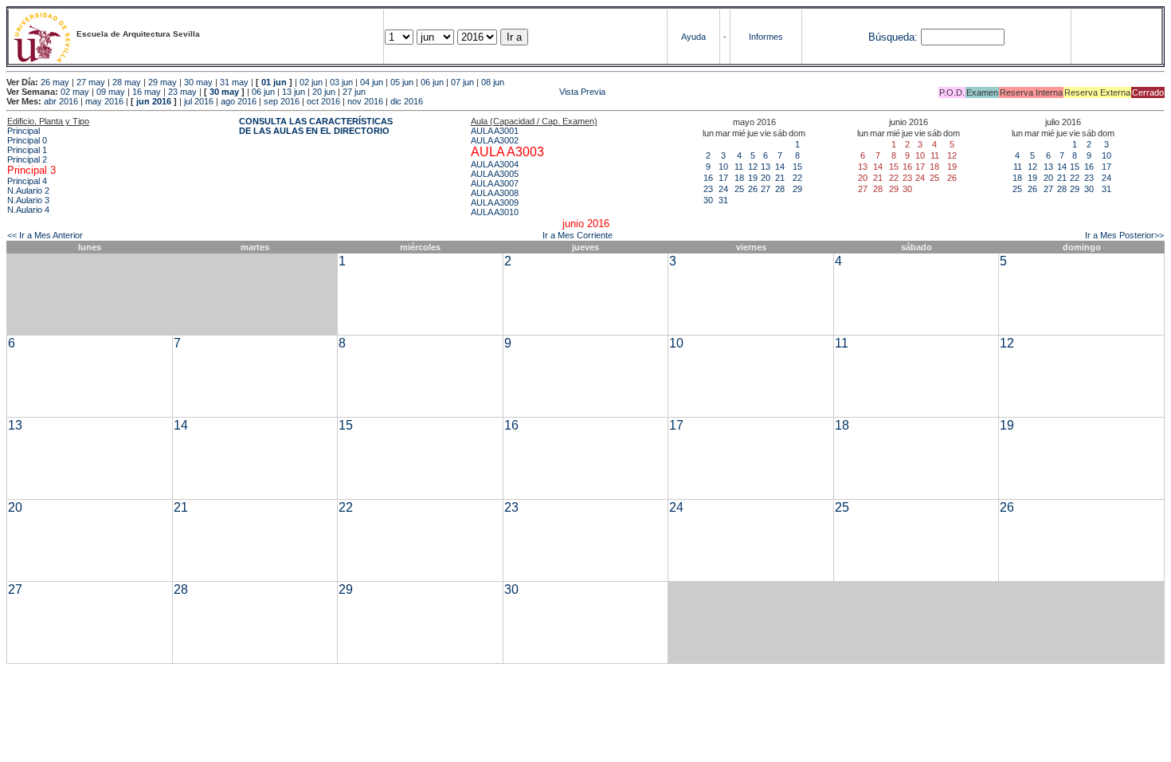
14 (780, 166)
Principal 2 (27, 159)
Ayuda (693, 36)
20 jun (323, 91)
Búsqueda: (893, 37)
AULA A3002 (495, 140)
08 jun (492, 82)
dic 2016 (406, 101)
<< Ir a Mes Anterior (45, 235)
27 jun (354, 91)
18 (739, 178)
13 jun (293, 91)
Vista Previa (486, 91)
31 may (234, 82)
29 (797, 189)
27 (765, 189)
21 (780, 178)
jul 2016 (198, 101)
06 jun (432, 82)
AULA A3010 (495, 212)
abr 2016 (61, 101)
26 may (55, 82)
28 (780, 189)
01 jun (274, 82)
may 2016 (104, 101)
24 (723, 189)
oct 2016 (323, 101)
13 (765, 166)
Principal (23, 131)
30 (708, 200)
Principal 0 (27, 140)
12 (753, 166)
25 (739, 189)
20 (765, 178)
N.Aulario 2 (28, 190)
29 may (162, 82)
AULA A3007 (495, 183)
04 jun (371, 82)
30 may (198, 82)
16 (708, 178)
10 (723, 166)
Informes (766, 36)
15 (797, 166)
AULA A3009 (495, 202)
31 (723, 200)
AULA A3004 (495, 164)
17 (723, 178)
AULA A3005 (495, 174)
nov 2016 (365, 101)
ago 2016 (239, 101)
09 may (110, 91)
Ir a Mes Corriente (577, 235)
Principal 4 (27, 181)
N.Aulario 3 (28, 200)
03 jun (341, 82)
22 (797, 178)
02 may (75, 91)
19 (753, 178)
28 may (126, 82)
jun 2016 (153, 101)
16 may (146, 91)
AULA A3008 (495, 193)
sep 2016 (282, 101)
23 (708, 189)
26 (753, 189)
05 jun (401, 82)
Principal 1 (27, 150)
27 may (90, 82)
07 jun (462, 82)
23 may (182, 91)
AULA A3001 (495, 131)
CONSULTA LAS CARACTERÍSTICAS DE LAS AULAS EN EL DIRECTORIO (316, 126)
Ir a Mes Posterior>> (1124, 235)
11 (738, 166)
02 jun (311, 82)
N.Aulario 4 (28, 209)
